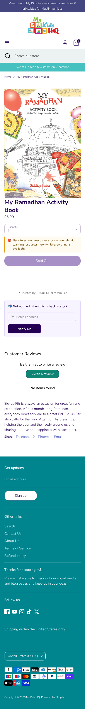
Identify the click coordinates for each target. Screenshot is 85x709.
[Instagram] (21, 611)
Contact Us (13, 533)
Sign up (21, 495)
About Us (11, 540)
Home (7, 76)
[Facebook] (7, 611)
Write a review (43, 374)
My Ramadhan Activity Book (33, 76)
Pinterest (44, 436)
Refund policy (15, 555)
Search (9, 526)
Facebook (23, 436)
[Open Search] (7, 56)
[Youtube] (14, 611)
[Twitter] (36, 611)
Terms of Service (17, 548)
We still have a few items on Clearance (42, 67)
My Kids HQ (33, 697)
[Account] (65, 40)
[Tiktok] (29, 611)
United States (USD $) (23, 656)
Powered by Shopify (53, 697)
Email (58, 436)
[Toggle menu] (7, 42)
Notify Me (24, 329)
